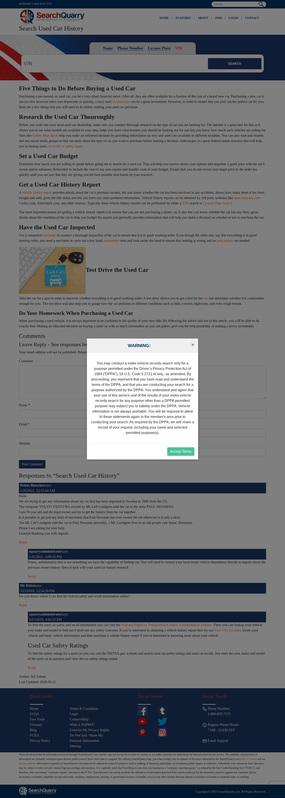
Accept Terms (180, 451)
